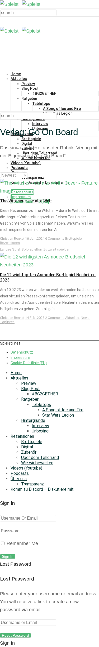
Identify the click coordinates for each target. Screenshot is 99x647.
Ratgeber (29, 98)
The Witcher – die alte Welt (26, 200)
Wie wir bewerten (37, 462)
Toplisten (7, 322)
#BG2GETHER (44, 93)
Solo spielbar (31, 249)
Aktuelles (19, 79)
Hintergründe (33, 420)
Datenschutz (22, 352)
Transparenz (32, 177)
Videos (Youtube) (26, 163)
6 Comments (54, 238)
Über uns (19, 478)
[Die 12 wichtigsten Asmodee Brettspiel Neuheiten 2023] (49, 264)
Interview (40, 124)
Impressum (21, 197)
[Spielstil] (21, 4)
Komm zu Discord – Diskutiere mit (42, 489)
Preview (28, 84)
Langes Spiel (10, 249)
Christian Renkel (12, 238)
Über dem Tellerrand (40, 457)
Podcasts (19, 168)
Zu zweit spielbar (56, 249)
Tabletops (41, 103)
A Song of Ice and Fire (62, 108)
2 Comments (54, 318)
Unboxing (40, 431)
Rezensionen (10, 243)
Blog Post (30, 88)
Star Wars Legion (58, 113)
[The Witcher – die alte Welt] (49, 191)
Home (16, 74)
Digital (27, 446)
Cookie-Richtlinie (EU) (29, 363)
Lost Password (15, 564)
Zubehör (28, 452)
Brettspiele (31, 139)
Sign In (7, 643)
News (85, 318)
